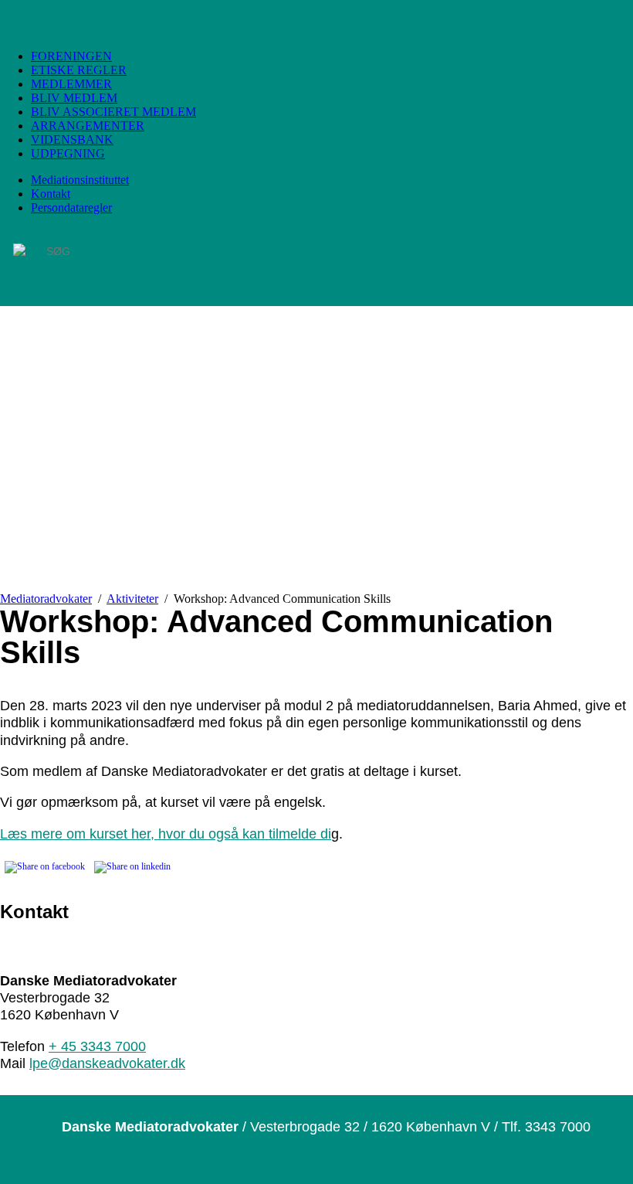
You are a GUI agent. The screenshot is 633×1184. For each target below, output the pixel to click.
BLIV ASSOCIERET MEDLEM (113, 111)
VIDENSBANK (72, 139)
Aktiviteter (132, 598)
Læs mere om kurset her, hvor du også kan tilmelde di (165, 833)
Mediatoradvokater (46, 598)
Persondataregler (71, 207)
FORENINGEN (71, 56)
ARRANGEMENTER (87, 125)
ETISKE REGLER (79, 70)
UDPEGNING (68, 153)
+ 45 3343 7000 (97, 1046)
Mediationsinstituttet (80, 179)
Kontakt (50, 193)
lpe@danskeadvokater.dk (107, 1063)
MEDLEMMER (71, 83)
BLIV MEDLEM (74, 97)
